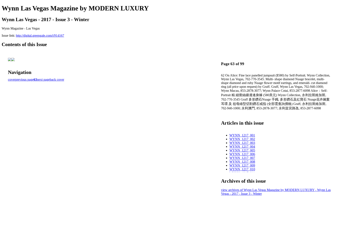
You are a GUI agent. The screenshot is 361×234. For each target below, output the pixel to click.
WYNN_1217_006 (242, 154)
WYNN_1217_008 (242, 161)
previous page (24, 79)
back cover (57, 79)
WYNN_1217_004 (242, 146)
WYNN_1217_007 (242, 158)
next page (43, 79)
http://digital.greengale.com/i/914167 (40, 35)
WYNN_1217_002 (242, 139)
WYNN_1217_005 (242, 150)
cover (11, 79)
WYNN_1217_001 (242, 135)
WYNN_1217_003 (242, 143)
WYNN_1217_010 (242, 169)
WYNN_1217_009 (242, 165)
